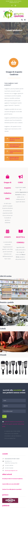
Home (8, 34)
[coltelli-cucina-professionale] (14, 332)
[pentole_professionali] (14, 305)
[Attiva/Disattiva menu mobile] (25, 20)
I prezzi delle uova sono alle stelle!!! (10, 484)
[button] (14, 139)
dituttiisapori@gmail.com (11, 470)
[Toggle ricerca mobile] (22, 20)
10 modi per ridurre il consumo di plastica (12, 478)
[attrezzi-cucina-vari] (14, 358)
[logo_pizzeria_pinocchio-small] (10, 498)
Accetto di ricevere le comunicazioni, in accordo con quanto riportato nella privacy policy (13, 424)
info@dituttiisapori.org (14, 2)
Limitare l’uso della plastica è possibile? (12, 489)
